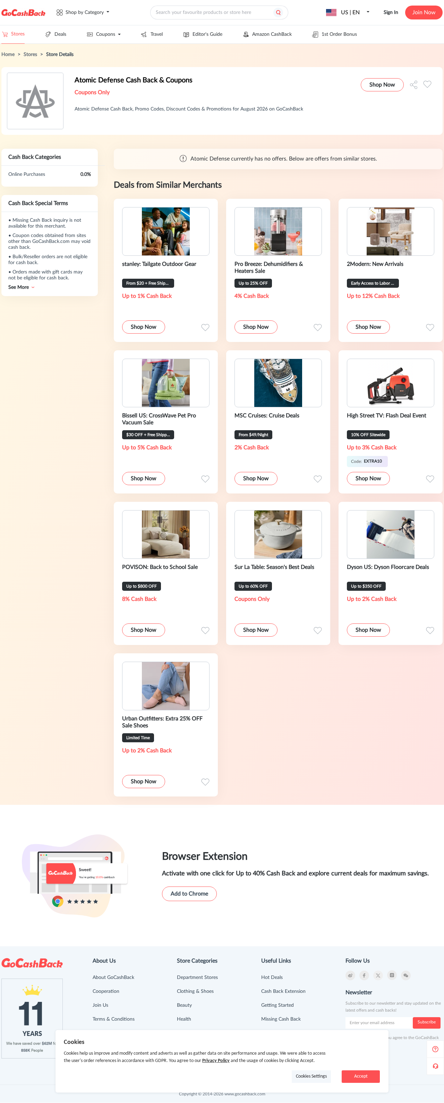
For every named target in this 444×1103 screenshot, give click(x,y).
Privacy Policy (216, 1060)
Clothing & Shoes (195, 991)
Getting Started (277, 1005)
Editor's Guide (207, 34)
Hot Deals (272, 977)
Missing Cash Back (281, 1019)
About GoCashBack (113, 977)
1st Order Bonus (339, 34)
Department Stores (197, 977)
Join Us (100, 1005)
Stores (18, 34)
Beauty (184, 1005)
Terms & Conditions (114, 1019)
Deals (60, 34)
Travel (157, 34)
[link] (8, 54)
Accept (361, 1076)
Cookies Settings (311, 1076)
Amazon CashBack (272, 34)
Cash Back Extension (283, 991)
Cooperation (106, 991)
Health (184, 1019)
